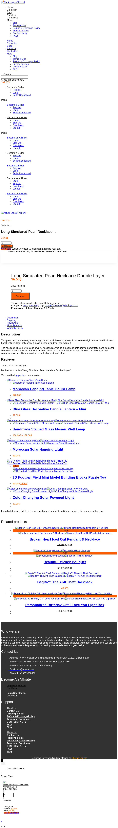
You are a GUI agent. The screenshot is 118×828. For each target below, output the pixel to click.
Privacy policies (21, 30)
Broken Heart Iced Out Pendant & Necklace (65, 539)
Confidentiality (20, 33)
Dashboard (18, 125)
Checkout (15, 813)
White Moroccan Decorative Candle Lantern (15, 785)
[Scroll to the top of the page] (2, 760)
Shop (9, 12)
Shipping (11, 320)
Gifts (25, 305)
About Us (11, 15)
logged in (19, 375)
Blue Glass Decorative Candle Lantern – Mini (49, 409)
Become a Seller (15, 87)
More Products (14, 325)
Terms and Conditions (18, 719)
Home (10, 7)
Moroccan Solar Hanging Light (38, 449)
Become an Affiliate (17, 117)
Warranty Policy (15, 328)
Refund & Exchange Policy (26, 28)
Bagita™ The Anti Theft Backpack (64, 582)
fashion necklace (53, 305)
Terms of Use (19, 25)
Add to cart (7, 246)
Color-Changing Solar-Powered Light (43, 497)
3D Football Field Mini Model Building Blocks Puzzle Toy (59, 477)
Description (13, 317)
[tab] (62, 317)
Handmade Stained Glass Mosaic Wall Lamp (49, 429)
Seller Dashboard (22, 95)
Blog (15, 23)
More (9, 20)
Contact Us (12, 17)
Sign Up (17, 122)
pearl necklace (70, 305)
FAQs (15, 36)
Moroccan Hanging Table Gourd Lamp (44, 389)
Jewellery (19, 251)
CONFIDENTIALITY (16, 722)
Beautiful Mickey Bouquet (65, 562)
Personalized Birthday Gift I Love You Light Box (64, 605)
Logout (16, 128)
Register (17, 90)
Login (15, 92)
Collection (12, 10)
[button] (59, 74)
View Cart (8, 813)
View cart (6, 249)
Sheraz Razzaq (79, 758)
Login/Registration (16, 685)
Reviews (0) (13, 323)
